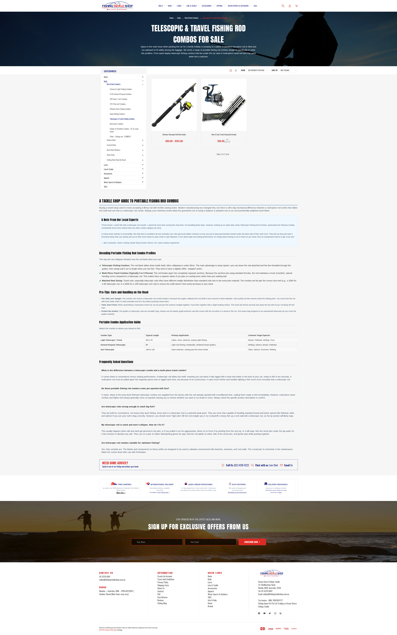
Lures (179, 5)
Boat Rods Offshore (113, 150)
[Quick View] (174, 118)
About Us (160, 588)
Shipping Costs (163, 585)
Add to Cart (223, 139)
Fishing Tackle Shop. (111, 630)
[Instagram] (275, 613)
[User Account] (289, 6)
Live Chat (266, 465)
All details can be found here (237, 492)
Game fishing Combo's (117, 114)
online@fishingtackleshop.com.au (112, 579)
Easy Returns (162, 597)
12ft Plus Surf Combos (118, 104)
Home (210, 603)
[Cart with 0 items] (296, 6)
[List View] (236, 70)
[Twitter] (270, 613)
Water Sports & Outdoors (238, 5)
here (280, 492)
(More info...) (165, 492)
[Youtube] (264, 613)
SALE (255, 5)
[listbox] (257, 70)
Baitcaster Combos (116, 123)
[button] (123, 71)
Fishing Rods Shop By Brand (116, 159)
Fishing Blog (162, 603)
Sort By (275, 70)
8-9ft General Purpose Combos (120, 94)
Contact (160, 591)
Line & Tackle (192, 5)
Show (243, 70)
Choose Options (174, 139)
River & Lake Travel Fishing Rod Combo (224, 135)
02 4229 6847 (104, 576)
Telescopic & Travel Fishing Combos (122, 119)
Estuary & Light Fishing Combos (121, 89)
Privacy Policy (162, 582)
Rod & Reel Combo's (113, 84)
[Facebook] (259, 613)
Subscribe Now (251, 542)
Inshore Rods (111, 140)
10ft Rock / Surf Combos (118, 99)
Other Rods (111, 155)
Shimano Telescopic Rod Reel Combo (174, 135)
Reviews (160, 600)
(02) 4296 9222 (237, 465)
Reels (161, 5)
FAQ (158, 594)
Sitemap (119, 630)
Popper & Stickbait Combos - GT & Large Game (124, 130)
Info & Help (212, 600)
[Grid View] (231, 70)
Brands (210, 606)
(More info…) (120, 492)
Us (288, 465)
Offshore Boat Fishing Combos (120, 109)
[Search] (283, 6)
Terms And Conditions (165, 579)
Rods (170, 5)
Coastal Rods (111, 145)
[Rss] (281, 613)
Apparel (220, 5)
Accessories (206, 5)
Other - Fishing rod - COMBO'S (120, 136)
